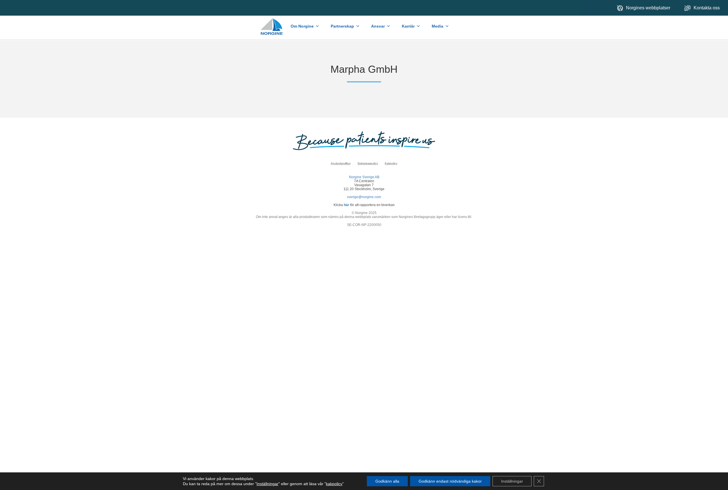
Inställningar (267, 483)
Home (272, 24)
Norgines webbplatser (648, 7)
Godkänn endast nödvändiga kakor (450, 481)
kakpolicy (334, 483)
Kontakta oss (707, 7)
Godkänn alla (387, 481)
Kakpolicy (391, 163)
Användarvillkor (341, 163)
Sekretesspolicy (367, 163)
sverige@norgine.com (364, 197)
